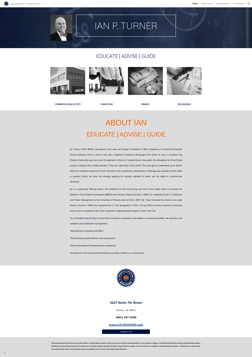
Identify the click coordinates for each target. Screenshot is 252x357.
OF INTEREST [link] (238, 3)
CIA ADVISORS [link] (207, 3)
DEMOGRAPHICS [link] (223, 3)
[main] (126, 26)
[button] (249, 4)
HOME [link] (195, 3)
